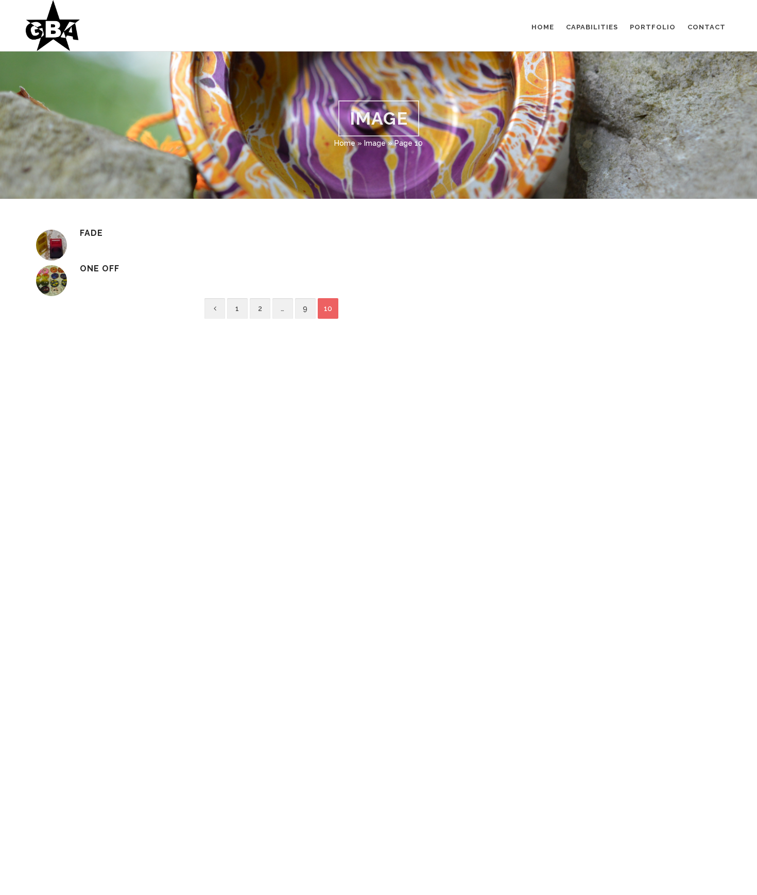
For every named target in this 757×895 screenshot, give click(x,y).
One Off (99, 268)
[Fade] (51, 245)
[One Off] (51, 281)
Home (344, 143)
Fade (91, 233)
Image (375, 143)
